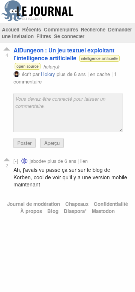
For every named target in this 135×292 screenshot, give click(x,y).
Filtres (43, 36)
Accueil (11, 29)
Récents (31, 29)
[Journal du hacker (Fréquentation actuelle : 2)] (37, 19)
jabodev (38, 160)
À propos (31, 211)
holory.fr (52, 66)
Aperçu (52, 142)
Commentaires (61, 29)
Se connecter (69, 36)
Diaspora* (75, 211)
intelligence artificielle (99, 58)
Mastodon (103, 211)
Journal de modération (33, 203)
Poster (24, 142)
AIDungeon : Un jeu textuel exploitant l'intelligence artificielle (64, 54)
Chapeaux (76, 203)
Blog (52, 211)
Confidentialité (111, 203)
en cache (100, 73)
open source (27, 66)
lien (84, 160)
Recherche (93, 29)
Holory (48, 73)
